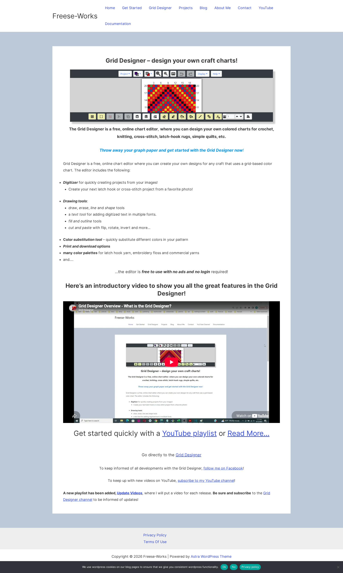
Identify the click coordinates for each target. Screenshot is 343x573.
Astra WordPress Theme (211, 556)
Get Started (132, 8)
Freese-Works (74, 16)
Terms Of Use (155, 542)
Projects (186, 8)
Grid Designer (160, 8)
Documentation (118, 24)
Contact (244, 8)
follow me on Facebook (223, 468)
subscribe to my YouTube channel (206, 480)
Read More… (248, 433)
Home (110, 8)
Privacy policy (250, 566)
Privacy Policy (155, 535)
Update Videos (129, 493)
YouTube (266, 8)
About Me (222, 8)
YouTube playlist (189, 433)
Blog (203, 8)
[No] (338, 567)
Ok (224, 566)
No (234, 566)
